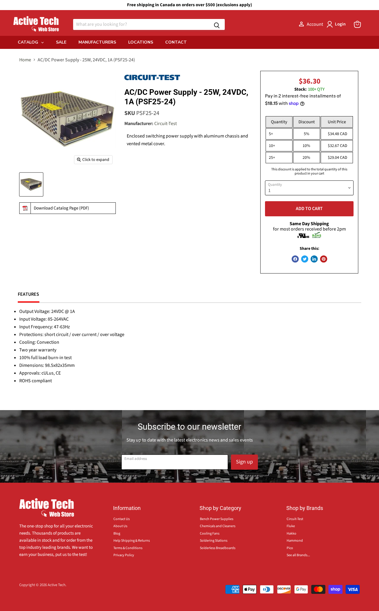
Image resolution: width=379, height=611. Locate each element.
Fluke (291, 526)
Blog (116, 533)
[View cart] (357, 24)
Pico (290, 548)
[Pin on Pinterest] (323, 259)
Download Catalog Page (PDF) (61, 208)
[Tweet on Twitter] (304, 259)
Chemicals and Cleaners (217, 526)
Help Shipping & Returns (131, 540)
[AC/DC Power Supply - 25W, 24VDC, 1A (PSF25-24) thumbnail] (31, 184)
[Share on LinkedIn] (314, 259)
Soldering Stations (213, 540)
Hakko (291, 533)
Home (25, 60)
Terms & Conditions (127, 548)
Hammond (295, 540)
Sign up (244, 462)
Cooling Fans (209, 533)
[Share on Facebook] (295, 259)
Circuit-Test (165, 123)
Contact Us (121, 519)
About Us (120, 526)
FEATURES (28, 294)
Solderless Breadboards (217, 548)
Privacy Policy (123, 555)
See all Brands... (298, 555)
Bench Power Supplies (216, 519)
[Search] (217, 24)
